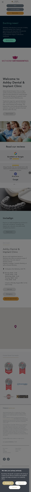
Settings (14, 487)
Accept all (8, 483)
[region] (14, 480)
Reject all (21, 483)
